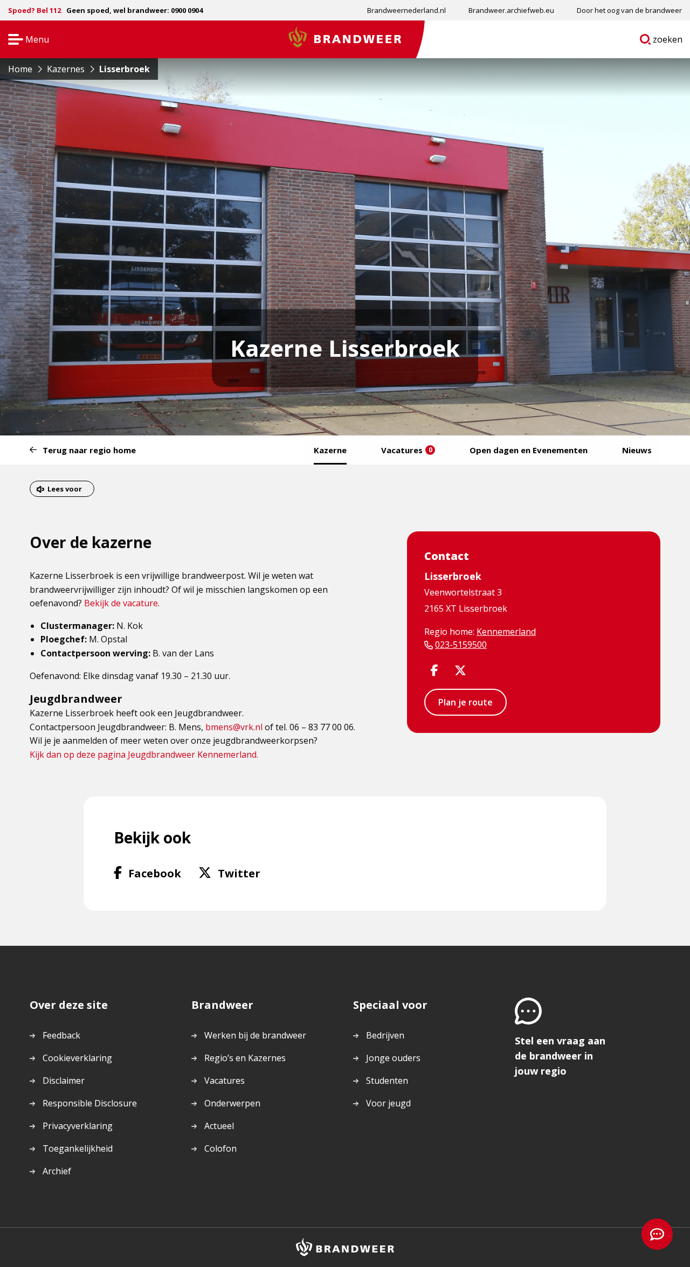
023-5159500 (461, 644)
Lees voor (64, 489)
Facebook (154, 873)
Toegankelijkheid (78, 1148)
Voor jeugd (388, 1103)
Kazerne (330, 450)
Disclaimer (64, 1080)
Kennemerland (506, 632)
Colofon (220, 1148)
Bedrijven (385, 1035)
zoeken (668, 41)
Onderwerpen (232, 1103)
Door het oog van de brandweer (629, 10)
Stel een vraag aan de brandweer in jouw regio (560, 1055)
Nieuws (637, 450)
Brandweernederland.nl (406, 10)
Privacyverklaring (78, 1126)
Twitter (239, 873)
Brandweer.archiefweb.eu (511, 10)
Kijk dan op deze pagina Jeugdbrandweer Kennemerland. (144, 754)
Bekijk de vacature (121, 603)
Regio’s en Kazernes (245, 1058)
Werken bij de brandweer (255, 1035)
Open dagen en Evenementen (529, 450)
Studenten (387, 1080)
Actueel (219, 1126)
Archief (57, 1171)
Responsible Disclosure (90, 1103)
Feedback (61, 1035)
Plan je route (465, 702)
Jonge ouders (393, 1058)
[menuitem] (406, 10)
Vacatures (406, 450)
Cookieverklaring (77, 1058)
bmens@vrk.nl (234, 727)
